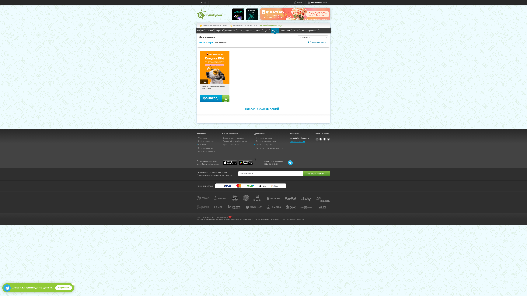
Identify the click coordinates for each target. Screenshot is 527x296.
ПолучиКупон (286, 30)
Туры (267, 30)
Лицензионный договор (266, 141)
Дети (304, 30)
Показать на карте (318, 42)
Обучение (249, 30)
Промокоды (313, 30)
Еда (203, 30)
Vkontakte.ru (320, 139)
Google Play (245, 162)
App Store (230, 162)
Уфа (201, 2)
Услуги (274, 30)
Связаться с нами (297, 141)
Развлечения (231, 30)
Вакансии (202, 144)
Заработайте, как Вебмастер (235, 141)
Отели (297, 30)
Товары (259, 30)
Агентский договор (264, 138)
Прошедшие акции (231, 144)
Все (198, 30)
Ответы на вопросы (206, 151)
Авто (241, 30)
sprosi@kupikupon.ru (299, 138)
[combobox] (313, 37)
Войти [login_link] (299, 2)
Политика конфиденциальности (269, 148)
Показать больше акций (262, 108)
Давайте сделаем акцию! (233, 138)
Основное (202, 138)
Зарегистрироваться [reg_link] (319, 2)
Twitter (324, 139)
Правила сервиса (205, 148)
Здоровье (219, 30)
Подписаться (63, 287)
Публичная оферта (264, 144)
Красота (210, 30)
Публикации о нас (206, 141)
